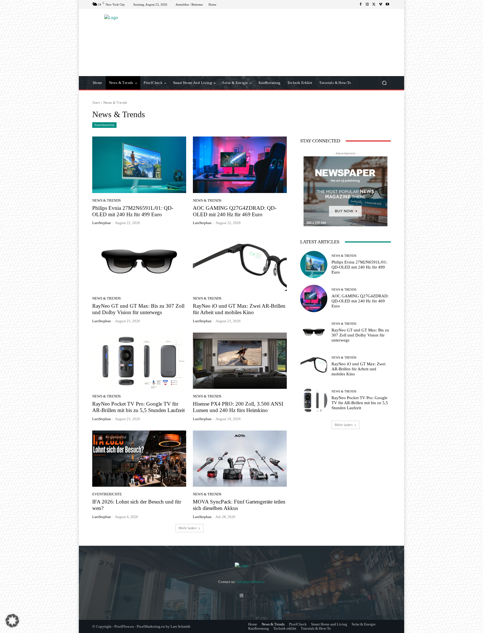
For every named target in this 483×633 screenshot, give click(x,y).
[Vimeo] (380, 4)
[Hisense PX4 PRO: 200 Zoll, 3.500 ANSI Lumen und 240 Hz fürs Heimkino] (240, 361)
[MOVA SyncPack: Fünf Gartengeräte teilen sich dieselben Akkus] (240, 458)
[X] (374, 4)
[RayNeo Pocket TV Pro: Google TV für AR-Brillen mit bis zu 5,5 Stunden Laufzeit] (139, 361)
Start (96, 102)
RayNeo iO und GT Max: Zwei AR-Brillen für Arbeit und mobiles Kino (358, 369)
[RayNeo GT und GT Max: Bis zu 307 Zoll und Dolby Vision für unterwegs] (139, 262)
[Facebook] (360, 4)
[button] (384, 83)
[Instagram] (367, 4)
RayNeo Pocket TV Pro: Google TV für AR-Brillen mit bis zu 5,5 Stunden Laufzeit (360, 403)
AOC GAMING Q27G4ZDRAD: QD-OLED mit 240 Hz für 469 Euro (234, 211)
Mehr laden (187, 528)
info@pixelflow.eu (250, 582)
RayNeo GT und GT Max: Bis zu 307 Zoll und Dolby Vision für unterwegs (360, 335)
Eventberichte (104, 125)
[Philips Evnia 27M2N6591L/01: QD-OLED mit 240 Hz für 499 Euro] (139, 165)
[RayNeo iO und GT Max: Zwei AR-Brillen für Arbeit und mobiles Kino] (240, 262)
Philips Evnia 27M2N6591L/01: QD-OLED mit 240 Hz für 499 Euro (132, 211)
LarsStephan (101, 223)
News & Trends (106, 200)
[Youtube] (387, 4)
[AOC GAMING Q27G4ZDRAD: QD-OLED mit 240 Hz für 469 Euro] (240, 165)
